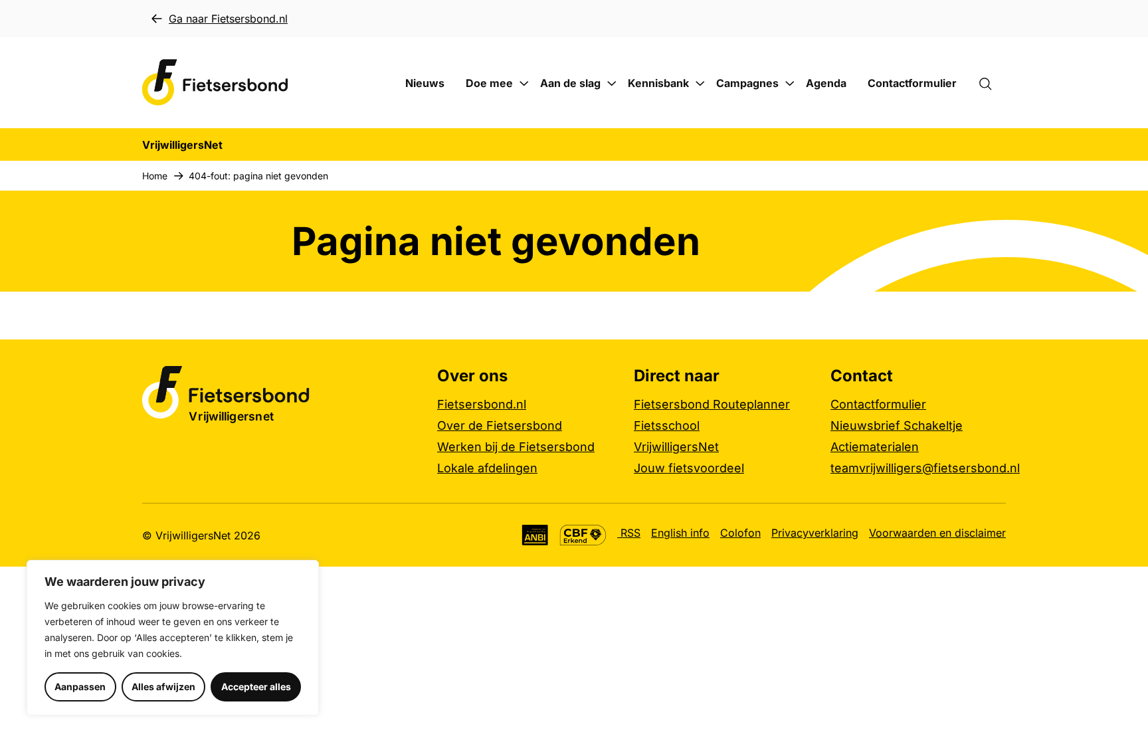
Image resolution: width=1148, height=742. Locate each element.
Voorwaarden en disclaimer (937, 532)
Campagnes (747, 83)
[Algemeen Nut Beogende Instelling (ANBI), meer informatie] (535, 535)
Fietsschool (667, 425)
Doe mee (489, 83)
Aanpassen (80, 686)
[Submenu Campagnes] (790, 83)
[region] (173, 637)
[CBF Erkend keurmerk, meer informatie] (583, 535)
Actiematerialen (874, 447)
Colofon (740, 532)
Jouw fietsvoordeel (689, 468)
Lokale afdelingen (487, 468)
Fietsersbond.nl (481, 404)
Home (154, 175)
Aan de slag (570, 83)
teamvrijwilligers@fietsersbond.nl (925, 468)
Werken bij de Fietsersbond (516, 447)
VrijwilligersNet (676, 447)
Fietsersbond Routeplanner (712, 404)
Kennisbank (658, 83)
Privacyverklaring (814, 532)
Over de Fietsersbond (499, 425)
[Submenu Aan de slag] (612, 83)
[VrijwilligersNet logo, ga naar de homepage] (215, 82)
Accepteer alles (256, 686)
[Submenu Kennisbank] (700, 83)
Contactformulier (912, 83)
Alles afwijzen (163, 686)
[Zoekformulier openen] (992, 83)
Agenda (826, 83)
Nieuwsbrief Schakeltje (896, 425)
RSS (628, 532)
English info (680, 532)
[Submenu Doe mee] (524, 83)
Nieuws (424, 83)
